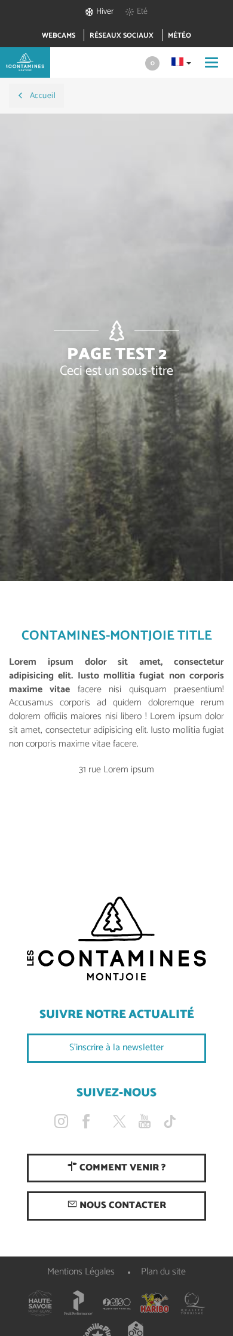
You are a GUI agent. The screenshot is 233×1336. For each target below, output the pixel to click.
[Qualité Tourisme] (193, 1303)
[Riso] (116, 1303)
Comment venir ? (121, 1168)
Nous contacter (121, 1205)
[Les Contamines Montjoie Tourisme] (116, 939)
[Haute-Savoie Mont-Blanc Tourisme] (40, 1303)
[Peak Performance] (78, 1303)
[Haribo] (155, 1303)
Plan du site (163, 1272)
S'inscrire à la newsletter (116, 1048)
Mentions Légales (81, 1272)
